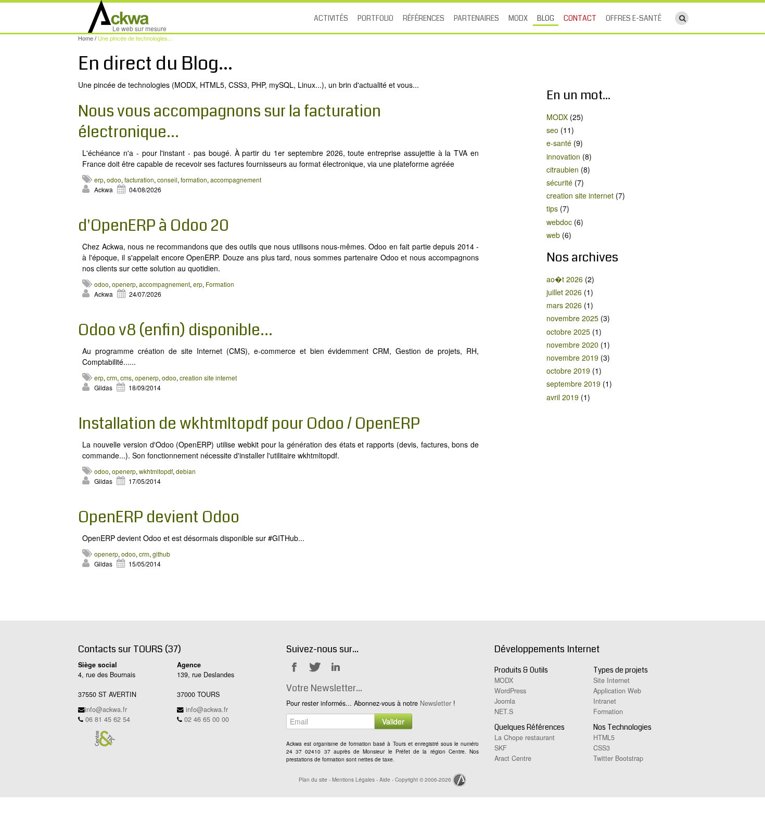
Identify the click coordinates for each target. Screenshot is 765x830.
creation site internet (208, 377)
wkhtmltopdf (156, 471)
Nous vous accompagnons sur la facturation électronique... (229, 121)
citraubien (562, 169)
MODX (518, 18)
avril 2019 (562, 397)
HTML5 (604, 737)
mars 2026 (564, 305)
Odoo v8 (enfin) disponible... (175, 330)
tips (552, 208)
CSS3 (601, 748)
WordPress (510, 690)
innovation (563, 156)
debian (186, 471)
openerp (124, 284)
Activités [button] (331, 18)
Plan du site (313, 779)
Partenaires (476, 18)
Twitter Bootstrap (618, 758)
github (161, 553)
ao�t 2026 (564, 279)
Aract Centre (512, 758)
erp (99, 179)
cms (126, 377)
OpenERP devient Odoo (158, 517)
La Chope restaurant (524, 737)
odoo (114, 179)
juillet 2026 (564, 292)
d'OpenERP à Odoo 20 (153, 225)
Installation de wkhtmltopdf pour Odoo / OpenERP (249, 423)
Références (423, 18)
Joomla (504, 701)
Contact (580, 18)
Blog (545, 18)
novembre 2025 (572, 318)
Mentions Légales (353, 779)
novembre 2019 (572, 357)
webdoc (559, 222)
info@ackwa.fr (106, 709)
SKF (500, 748)
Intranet (604, 701)
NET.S (503, 711)
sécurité (559, 182)
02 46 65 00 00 (206, 719)
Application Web (617, 690)
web (553, 235)
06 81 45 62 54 (107, 719)
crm (112, 377)
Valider (393, 721)
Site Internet (611, 680)
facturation (139, 179)
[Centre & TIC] (105, 738)
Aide (384, 779)
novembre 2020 (572, 344)
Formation (220, 284)
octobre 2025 (568, 331)
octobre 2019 (568, 370)
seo (552, 130)
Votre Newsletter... (324, 688)
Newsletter (435, 703)
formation (194, 179)
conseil (167, 179)
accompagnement (235, 179)
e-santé (558, 143)
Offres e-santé (633, 18)
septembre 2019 (573, 383)
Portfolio (375, 18)
